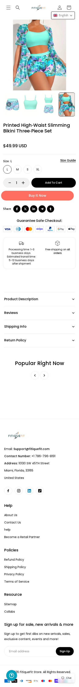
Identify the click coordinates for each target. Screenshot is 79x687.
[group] (12, 104)
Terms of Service (16, 582)
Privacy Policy (14, 574)
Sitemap (10, 604)
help (7, 530)
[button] (8, 7)
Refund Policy (14, 560)
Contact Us (12, 523)
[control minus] (7, 183)
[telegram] (42, 209)
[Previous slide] (8, 104)
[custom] (8, 491)
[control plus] (25, 183)
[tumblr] (50, 209)
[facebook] (16, 209)
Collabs (9, 612)
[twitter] (25, 209)
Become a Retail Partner (22, 537)
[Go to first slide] (70, 104)
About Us (10, 515)
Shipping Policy (15, 567)
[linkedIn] (33, 209)
